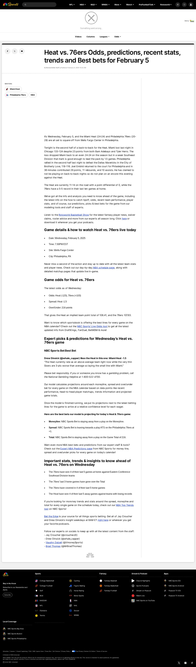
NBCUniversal (15, 655)
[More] (177, 4)
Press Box (48, 651)
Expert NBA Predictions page (76, 448)
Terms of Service (102, 651)
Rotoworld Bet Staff (52, 67)
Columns (91, 36)
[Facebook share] (7, 51)
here (124, 218)
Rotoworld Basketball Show (74, 214)
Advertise (6, 651)
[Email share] (22, 51)
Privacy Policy (65, 651)
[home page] (11, 4)
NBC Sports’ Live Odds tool (92, 326)
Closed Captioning (22, 651)
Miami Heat (15, 89)
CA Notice (92, 651)
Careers (12, 651)
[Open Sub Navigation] (74, 4)
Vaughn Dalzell (54, 542)
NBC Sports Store (38, 651)
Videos (78, 36)
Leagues (103, 36)
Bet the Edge (51, 516)
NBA (33, 95)
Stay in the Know (9, 583)
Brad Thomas (53, 546)
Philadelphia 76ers (18, 95)
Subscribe (7, 595)
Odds (116, 36)
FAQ (30, 651)
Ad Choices (56, 651)
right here (103, 520)
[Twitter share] (15, 51)
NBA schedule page (103, 267)
